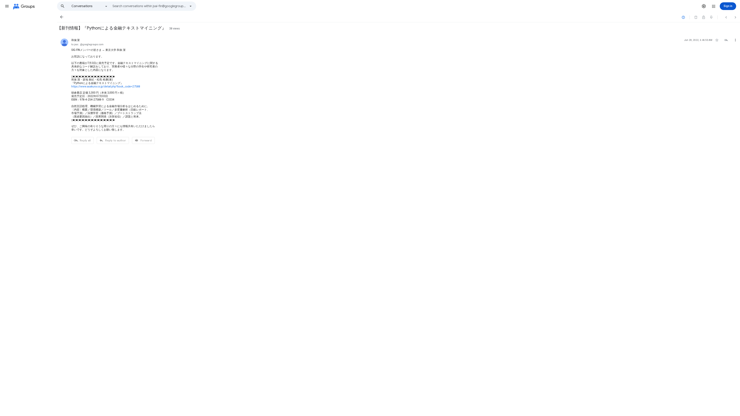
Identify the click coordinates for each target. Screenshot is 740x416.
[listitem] (398, 91)
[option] (89, 6)
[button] (7, 6)
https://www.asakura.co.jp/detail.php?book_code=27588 (105, 86)
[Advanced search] (190, 6)
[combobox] (149, 6)
